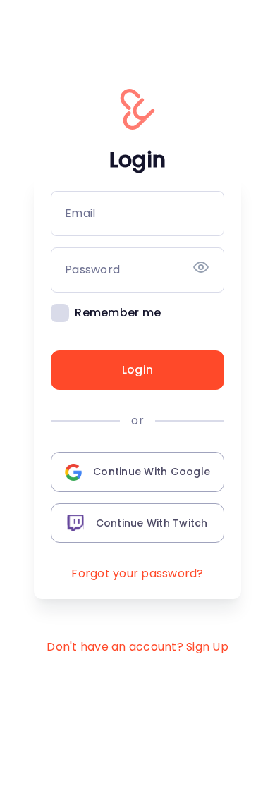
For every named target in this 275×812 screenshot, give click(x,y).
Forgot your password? (137, 573)
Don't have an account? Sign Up (137, 647)
